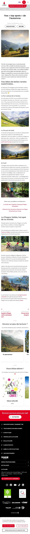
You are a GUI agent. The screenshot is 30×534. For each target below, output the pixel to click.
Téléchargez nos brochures (12, 428)
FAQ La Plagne (7, 441)
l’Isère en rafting (5, 232)
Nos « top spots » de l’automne (20, 9)
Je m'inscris (15, 417)
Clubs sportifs (8, 445)
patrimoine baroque (6, 142)
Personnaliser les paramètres (15, 530)
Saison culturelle (12, 401)
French (19, 2)
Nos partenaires (8, 453)
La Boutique (7, 432)
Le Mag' (10, 9)
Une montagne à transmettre (13, 424)
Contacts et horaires (11, 478)
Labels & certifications (11, 449)
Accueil (4, 9)
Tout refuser (22, 526)
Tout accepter (8, 526)
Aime (21, 300)
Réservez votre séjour (16, 6)
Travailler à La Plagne (10, 436)
